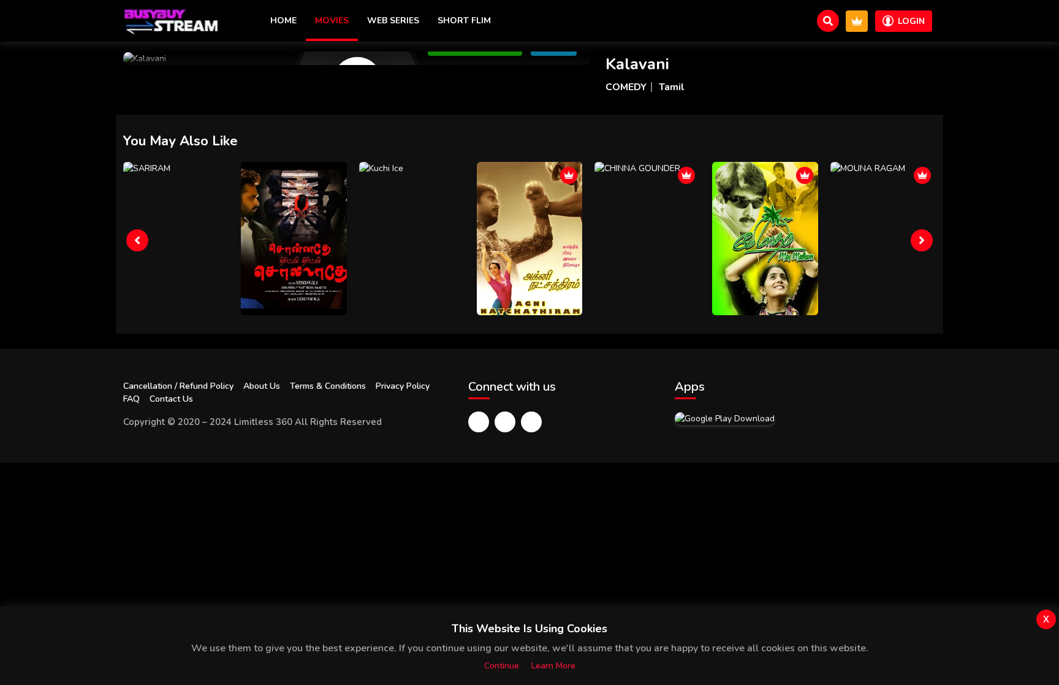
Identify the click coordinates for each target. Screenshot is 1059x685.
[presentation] (137, 240)
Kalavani (637, 64)
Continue (501, 666)
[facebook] (478, 421)
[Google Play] (725, 418)
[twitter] (505, 421)
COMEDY (626, 87)
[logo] (172, 21)
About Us (261, 386)
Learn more (553, 666)
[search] (828, 21)
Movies (332, 20)
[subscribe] (857, 21)
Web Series (393, 20)
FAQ (131, 399)
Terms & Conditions (328, 386)
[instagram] (531, 421)
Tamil (672, 87)
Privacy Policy (403, 386)
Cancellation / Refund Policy (178, 386)
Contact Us (171, 399)
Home (283, 20)
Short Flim (464, 20)
